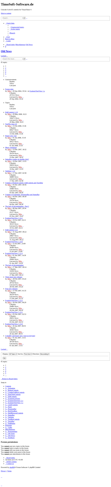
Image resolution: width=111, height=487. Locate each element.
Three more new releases (13, 277)
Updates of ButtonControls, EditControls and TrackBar (24, 183)
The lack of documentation (14, 265)
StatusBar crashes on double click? (17, 159)
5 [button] (5, 74)
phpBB (12, 467)
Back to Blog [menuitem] (9, 39)
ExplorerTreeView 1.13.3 (14, 253)
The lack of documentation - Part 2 (17, 206)
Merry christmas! (11, 147)
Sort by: (21, 354)
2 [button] (5, 68)
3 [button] (5, 70)
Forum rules (9, 89)
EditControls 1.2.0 (11, 112)
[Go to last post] (23, 97)
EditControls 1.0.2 (11, 230)
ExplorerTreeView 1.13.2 (14, 300)
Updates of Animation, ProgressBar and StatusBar (22, 195)
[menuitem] (17, 27)
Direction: (36, 354)
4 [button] (5, 72)
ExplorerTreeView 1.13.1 (14, 312)
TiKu (9, 91)
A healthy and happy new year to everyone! (20, 336)
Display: (6, 354)
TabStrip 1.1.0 (10, 171)
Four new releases (11, 289)
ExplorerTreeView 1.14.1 (14, 218)
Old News (6, 51)
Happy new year (11, 136)
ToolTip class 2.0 (11, 124)
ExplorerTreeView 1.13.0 (14, 324)
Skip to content (6, 13)
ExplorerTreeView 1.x (37, 91)
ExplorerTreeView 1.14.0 (14, 242)
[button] (6, 76)
